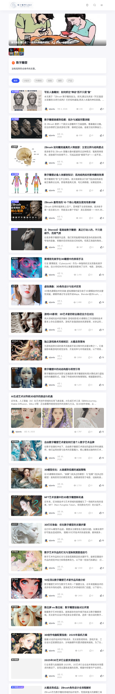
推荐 (15, 80)
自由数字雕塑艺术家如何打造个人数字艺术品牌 (69, 442)
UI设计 (26, 80)
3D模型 (14, 147)
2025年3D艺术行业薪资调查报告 (62, 662)
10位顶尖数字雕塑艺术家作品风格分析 (64, 580)
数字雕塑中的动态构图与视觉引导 (62, 369)
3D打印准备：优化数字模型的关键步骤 (65, 524)
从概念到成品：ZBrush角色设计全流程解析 (67, 690)
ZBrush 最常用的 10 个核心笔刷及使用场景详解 (70, 202)
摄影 (60, 80)
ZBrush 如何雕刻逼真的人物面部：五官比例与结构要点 (74, 147)
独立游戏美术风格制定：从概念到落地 (64, 341)
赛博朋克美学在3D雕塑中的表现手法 (63, 259)
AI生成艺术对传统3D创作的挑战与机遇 (32, 396)
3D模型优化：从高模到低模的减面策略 (65, 469)
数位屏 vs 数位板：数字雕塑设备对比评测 (66, 607)
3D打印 (14, 524)
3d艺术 (14, 286)
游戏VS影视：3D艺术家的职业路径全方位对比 (69, 314)
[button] (49, 43)
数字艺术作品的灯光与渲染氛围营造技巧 (65, 552)
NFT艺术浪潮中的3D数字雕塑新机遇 (63, 497)
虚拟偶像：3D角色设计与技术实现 (62, 286)
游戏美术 (15, 341)
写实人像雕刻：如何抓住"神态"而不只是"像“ (67, 92)
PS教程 (39, 80)
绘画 (50, 80)
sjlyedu (52, 109)
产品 (70, 80)
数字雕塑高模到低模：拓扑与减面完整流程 (67, 119)
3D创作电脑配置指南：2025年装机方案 (65, 635)
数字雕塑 (15, 369)
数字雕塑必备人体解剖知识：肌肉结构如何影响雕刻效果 (74, 174)
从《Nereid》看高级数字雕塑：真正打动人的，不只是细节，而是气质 (73, 231)
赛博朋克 (15, 258)
